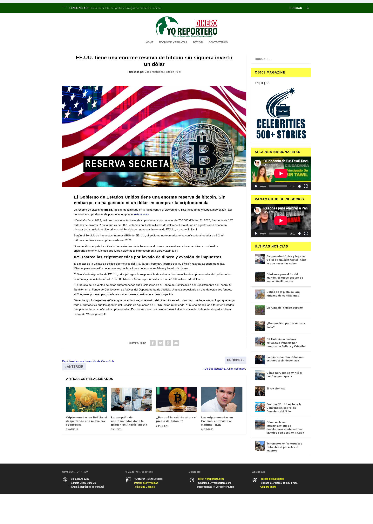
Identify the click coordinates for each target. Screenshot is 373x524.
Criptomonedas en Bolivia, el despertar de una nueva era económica (86, 421)
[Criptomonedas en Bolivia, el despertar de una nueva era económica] (86, 399)
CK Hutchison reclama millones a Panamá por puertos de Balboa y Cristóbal (286, 343)
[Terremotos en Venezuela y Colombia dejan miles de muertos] (260, 446)
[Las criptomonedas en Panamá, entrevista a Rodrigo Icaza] (221, 399)
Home (149, 42)
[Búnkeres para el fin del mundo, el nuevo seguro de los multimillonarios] (260, 277)
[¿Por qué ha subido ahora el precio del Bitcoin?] (176, 399)
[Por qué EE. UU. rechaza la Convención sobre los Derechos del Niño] (260, 407)
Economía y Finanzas (173, 42)
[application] (281, 173)
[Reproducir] (256, 186)
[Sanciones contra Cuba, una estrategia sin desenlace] (260, 359)
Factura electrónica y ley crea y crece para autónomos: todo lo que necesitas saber (287, 260)
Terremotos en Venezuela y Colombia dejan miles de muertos (284, 447)
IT (262, 83)
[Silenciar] (300, 186)
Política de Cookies (144, 487)
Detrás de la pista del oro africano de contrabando (283, 293)
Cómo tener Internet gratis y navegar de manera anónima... (126, 8)
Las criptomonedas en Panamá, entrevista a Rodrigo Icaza (217, 421)
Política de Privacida (145, 483)
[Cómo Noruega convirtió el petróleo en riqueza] (260, 375)
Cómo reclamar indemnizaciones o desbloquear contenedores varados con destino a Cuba (285, 427)
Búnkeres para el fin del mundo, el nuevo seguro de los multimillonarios (285, 278)
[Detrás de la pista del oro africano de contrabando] (260, 294)
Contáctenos (218, 42)
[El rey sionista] (260, 391)
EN (257, 83)
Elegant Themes (85, 509)
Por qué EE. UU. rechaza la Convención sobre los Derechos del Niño (284, 408)
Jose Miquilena (154, 71)
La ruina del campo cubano (285, 307)
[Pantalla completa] (306, 186)
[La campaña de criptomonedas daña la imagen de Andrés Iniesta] (131, 399)
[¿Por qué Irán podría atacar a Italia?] (260, 326)
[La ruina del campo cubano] (260, 310)
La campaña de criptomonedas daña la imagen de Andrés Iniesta (129, 421)
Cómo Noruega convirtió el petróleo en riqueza (284, 374)
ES (267, 83)
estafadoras (141, 214)
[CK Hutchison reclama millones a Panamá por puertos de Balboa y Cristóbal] (260, 341)
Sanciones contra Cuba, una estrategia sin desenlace (285, 358)
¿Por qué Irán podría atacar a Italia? (286, 325)
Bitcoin (198, 42)
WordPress (118, 509)
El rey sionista (276, 388)
